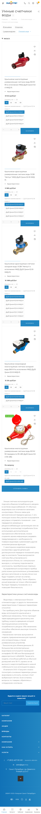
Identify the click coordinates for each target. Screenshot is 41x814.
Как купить (7, 747)
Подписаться (32, 703)
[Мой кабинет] (33, 3)
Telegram (20, 778)
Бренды (5, 731)
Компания (7, 721)
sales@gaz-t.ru (22, 765)
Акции (5, 726)
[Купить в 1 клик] (34, 54)
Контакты (6, 736)
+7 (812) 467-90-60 (15, 760)
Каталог (6, 715)
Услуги (5, 752)
